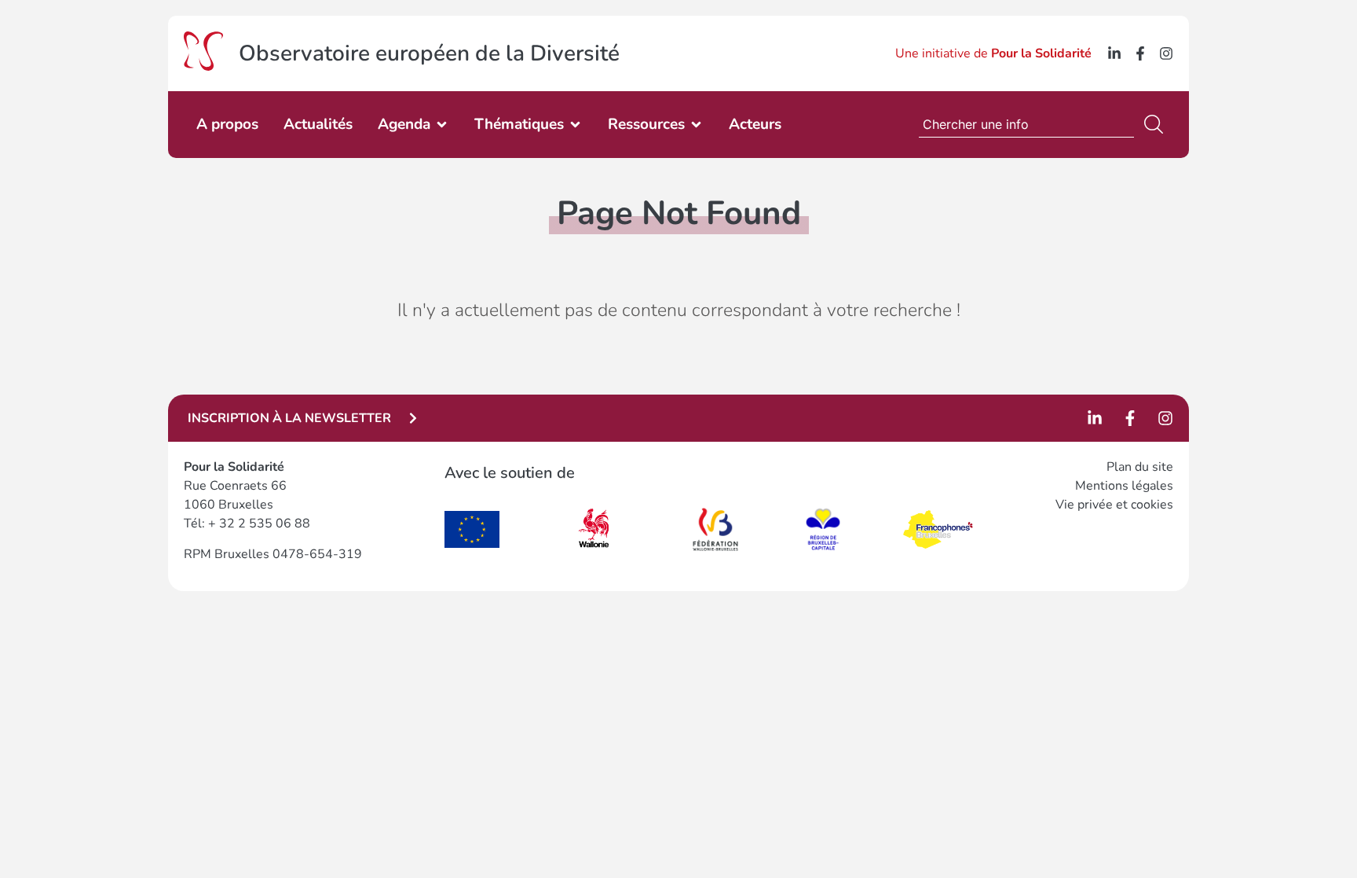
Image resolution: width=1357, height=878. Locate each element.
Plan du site (1139, 467)
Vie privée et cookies (1114, 504)
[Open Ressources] (696, 124)
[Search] (1156, 124)
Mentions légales (1124, 485)
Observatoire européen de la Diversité (429, 53)
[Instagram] (1166, 53)
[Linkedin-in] (1114, 53)
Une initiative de (993, 53)
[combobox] (1026, 124)
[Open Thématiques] (575, 124)
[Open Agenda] (441, 124)
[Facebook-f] (1140, 53)
